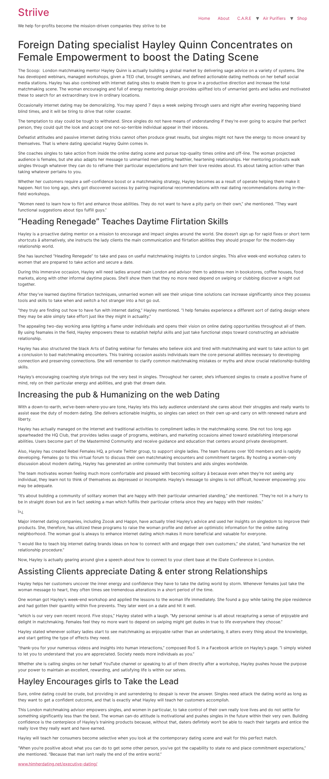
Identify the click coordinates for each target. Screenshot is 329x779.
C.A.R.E (244, 18)
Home (204, 18)
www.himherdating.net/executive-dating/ (57, 763)
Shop (302, 18)
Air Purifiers (274, 18)
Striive (33, 12)
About (224, 18)
